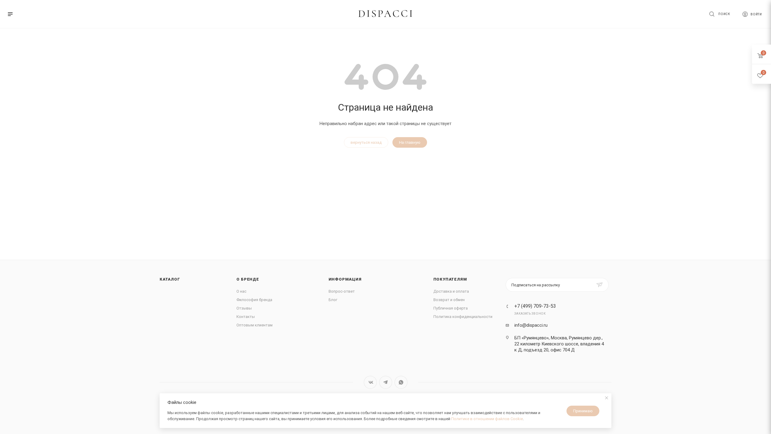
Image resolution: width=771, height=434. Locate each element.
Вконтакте (370, 382)
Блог (333, 299)
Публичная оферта (450, 308)
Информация (345, 279)
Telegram (385, 382)
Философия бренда (254, 299)
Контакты (245, 316)
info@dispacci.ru (531, 325)
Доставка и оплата (451, 291)
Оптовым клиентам (254, 325)
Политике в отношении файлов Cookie (487, 419)
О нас (241, 291)
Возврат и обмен (449, 299)
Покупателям (450, 279)
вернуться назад (366, 142)
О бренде (247, 279)
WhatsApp (401, 382)
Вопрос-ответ (342, 291)
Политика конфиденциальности (462, 316)
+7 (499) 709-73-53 (535, 306)
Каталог (170, 279)
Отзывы (244, 308)
